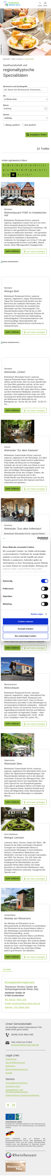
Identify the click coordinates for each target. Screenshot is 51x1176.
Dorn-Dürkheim (11, 834)
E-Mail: (22, 1003)
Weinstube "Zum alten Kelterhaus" (23, 528)
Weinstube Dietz (13, 763)
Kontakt (9, 1073)
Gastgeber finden (38, 134)
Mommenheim (10, 684)
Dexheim (8, 525)
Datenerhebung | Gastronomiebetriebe (22, 1095)
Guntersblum (9, 915)
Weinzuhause (11, 687)
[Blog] (8, 1105)
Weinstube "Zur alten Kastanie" (21, 450)
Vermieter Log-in (13, 1086)
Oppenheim (9, 760)
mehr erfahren (12, 251)
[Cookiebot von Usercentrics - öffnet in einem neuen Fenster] (37, 538)
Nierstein (8, 209)
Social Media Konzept (15, 1063)
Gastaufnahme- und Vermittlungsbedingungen (17, 1091)
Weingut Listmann (14, 837)
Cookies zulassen (25, 621)
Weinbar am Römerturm (17, 918)
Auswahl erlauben (25, 629)
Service (10, 1079)
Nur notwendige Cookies (25, 636)
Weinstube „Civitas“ (15, 372)
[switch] (44, 589)
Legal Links (12, 1055)
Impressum (10, 1066)
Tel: (15, 999)
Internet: (17, 1007)
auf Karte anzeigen (35, 251)
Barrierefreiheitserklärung (17, 1069)
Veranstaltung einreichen (16, 1083)
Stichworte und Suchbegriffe (15, 86)
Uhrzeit (6, 115)
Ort (4, 96)
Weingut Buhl (11, 291)
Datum (6, 105)
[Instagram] (13, 1105)
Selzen (7, 447)
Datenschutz (11, 1059)
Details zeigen (37, 614)
